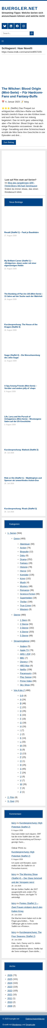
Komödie (24, 575)
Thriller (23, 601)
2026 (9, 975)
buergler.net (20, 8)
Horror (23, 571)
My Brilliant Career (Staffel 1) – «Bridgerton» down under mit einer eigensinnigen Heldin (20, 263)
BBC (22, 658)
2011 (9, 998)
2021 (9, 994)
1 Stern (23, 620)
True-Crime (25, 605)
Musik (23, 582)
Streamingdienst (22, 641)
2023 (9, 987)
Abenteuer (25, 544)
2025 (9, 979)
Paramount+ (26, 673)
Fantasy (24, 563)
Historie (24, 567)
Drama (23, 559)
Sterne (17, 615)
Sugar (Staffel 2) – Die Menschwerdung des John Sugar (22, 356)
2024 (9, 983)
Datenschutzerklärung (35, 1019)
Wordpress (17, 1024)
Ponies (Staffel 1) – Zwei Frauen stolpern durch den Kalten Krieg (26, 907)
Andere (23, 646)
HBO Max (25, 665)
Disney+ (24, 662)
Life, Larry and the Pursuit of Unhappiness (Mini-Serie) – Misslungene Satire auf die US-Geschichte (22, 419)
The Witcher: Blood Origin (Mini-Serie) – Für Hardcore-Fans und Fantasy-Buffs (22, 92)
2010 (9, 1002)
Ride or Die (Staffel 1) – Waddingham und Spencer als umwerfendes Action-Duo (23, 479)
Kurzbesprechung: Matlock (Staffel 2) (21, 450)
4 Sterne (24, 632)
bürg (13, 823)
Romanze (24, 590)
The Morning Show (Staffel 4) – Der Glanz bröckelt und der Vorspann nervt (26, 878)
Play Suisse (26, 677)
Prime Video (26, 681)
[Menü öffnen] (2, 41)
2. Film (10, 797)
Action (23, 548)
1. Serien (11, 533)
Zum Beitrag (9, 142)
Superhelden (26, 598)
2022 (9, 990)
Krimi (22, 578)
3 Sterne (24, 628)
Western (24, 609)
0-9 (21, 695)
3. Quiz (10, 801)
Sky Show (25, 685)
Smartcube (30, 1024)
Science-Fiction (27, 594)
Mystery (24, 586)
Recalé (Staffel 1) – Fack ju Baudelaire (21, 232)
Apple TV (24, 650)
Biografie (24, 551)
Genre (17, 538)
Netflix (23, 669)
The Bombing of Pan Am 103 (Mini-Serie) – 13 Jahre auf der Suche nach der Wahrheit (23, 295)
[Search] (32, 33)
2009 (9, 1006)
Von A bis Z (19, 690)
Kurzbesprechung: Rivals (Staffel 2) (20, 508)
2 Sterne (24, 624)
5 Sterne (24, 635)
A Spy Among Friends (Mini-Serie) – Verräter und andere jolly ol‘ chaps (20, 387)
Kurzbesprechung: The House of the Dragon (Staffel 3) (20, 325)
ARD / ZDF (25, 654)
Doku (22, 555)
